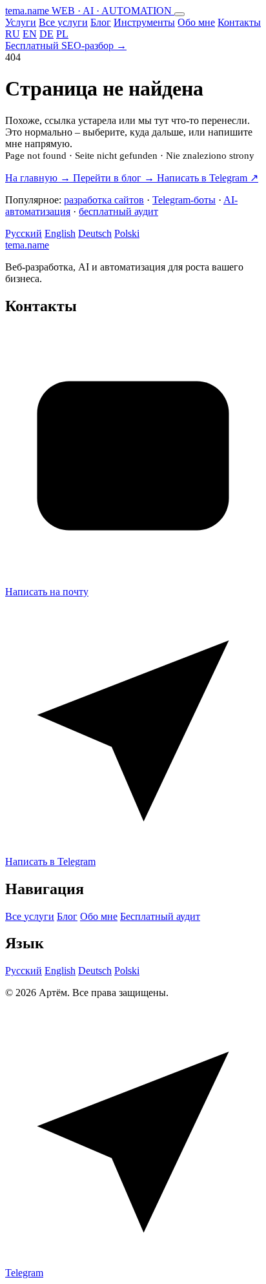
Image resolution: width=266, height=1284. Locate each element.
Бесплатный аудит (160, 916)
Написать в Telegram (207, 177)
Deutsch (95, 233)
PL (62, 33)
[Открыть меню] (179, 14)
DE (46, 33)
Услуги (20, 22)
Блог (100, 22)
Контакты (239, 22)
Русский (23, 233)
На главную (37, 177)
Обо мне (196, 22)
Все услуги (63, 22)
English (60, 233)
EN (30, 33)
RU (12, 33)
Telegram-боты (184, 199)
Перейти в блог (113, 177)
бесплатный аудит (118, 211)
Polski (126, 233)
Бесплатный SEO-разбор (66, 45)
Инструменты (144, 22)
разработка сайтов (104, 199)
